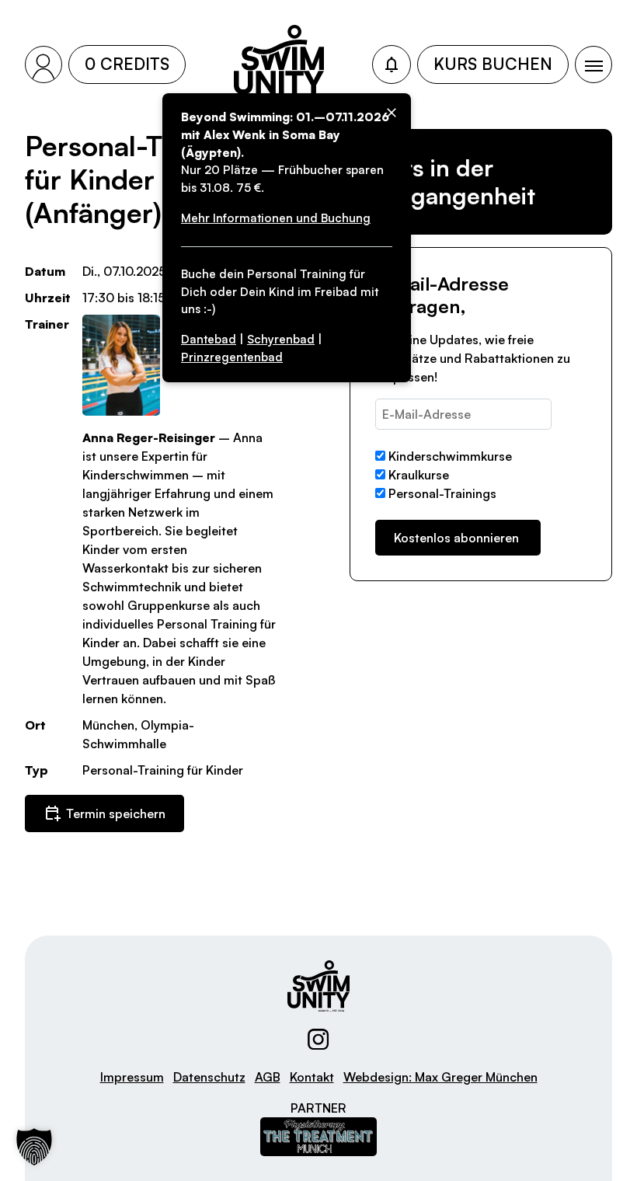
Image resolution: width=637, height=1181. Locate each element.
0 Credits (127, 64)
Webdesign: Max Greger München (440, 1077)
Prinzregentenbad (232, 357)
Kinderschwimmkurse (450, 456)
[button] (34, 1147)
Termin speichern (115, 813)
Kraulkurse (418, 475)
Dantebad (208, 339)
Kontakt (312, 1077)
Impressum (132, 1077)
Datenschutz (209, 1077)
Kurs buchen (492, 64)
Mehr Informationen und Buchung (276, 218)
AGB (267, 1077)
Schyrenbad (281, 339)
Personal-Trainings (442, 493)
